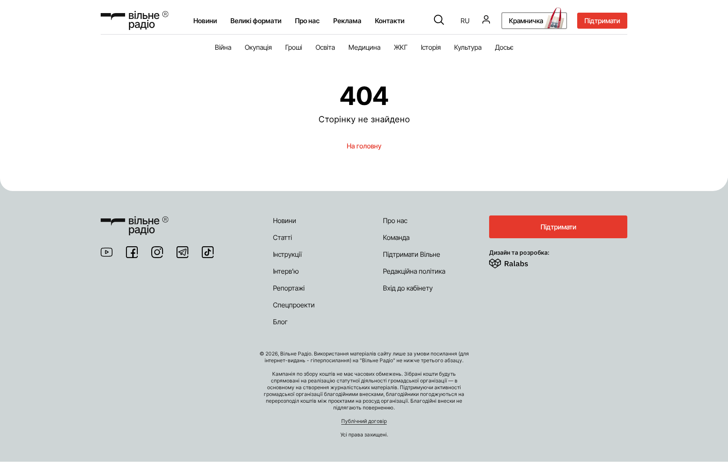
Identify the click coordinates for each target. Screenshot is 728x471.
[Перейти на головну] (135, 20)
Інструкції (287, 254)
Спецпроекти (294, 305)
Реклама (347, 20)
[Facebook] (132, 252)
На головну (364, 146)
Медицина (364, 47)
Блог (280, 322)
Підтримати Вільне (411, 254)
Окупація (258, 47)
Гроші (293, 47)
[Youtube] (106, 252)
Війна (223, 47)
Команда (396, 237)
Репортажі (289, 288)
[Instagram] (157, 252)
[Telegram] (182, 252)
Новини (205, 20)
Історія (431, 47)
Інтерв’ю (286, 271)
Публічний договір (364, 421)
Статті (282, 237)
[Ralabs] (519, 262)
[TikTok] (208, 252)
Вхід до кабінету (408, 288)
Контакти (389, 20)
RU (465, 20)
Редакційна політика (414, 271)
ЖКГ (400, 47)
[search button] (439, 21)
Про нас (395, 220)
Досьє (504, 47)
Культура (468, 47)
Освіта (325, 47)
